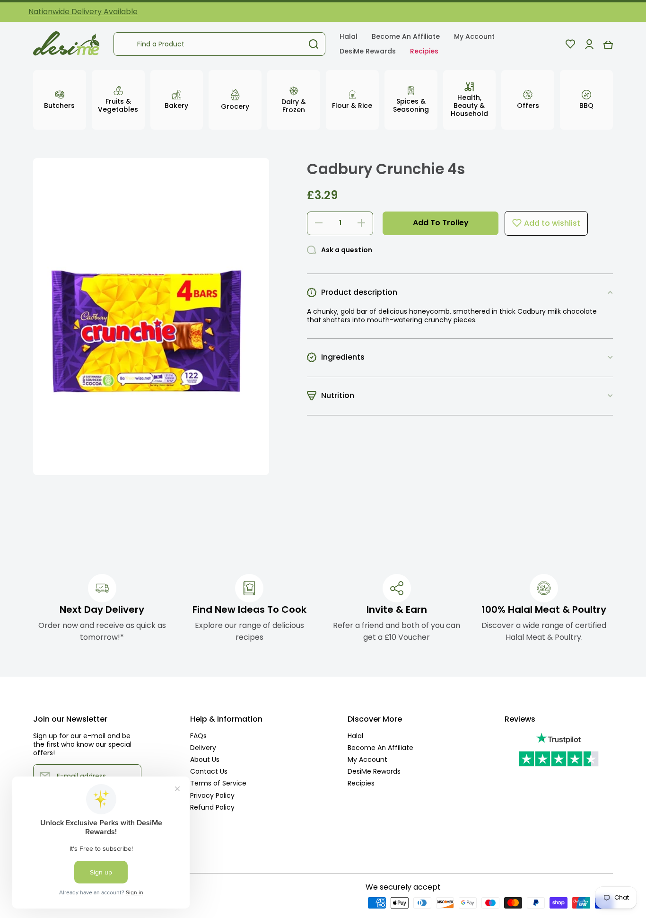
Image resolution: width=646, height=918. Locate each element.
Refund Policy (212, 807)
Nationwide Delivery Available (83, 11)
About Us (204, 759)
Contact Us (208, 771)
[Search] (313, 44)
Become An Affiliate (380, 747)
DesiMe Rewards (374, 771)
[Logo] (66, 44)
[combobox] (219, 44)
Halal (355, 735)
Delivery (203, 747)
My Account (367, 759)
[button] (608, 44)
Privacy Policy (212, 795)
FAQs (198, 735)
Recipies (361, 782)
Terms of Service (218, 782)
